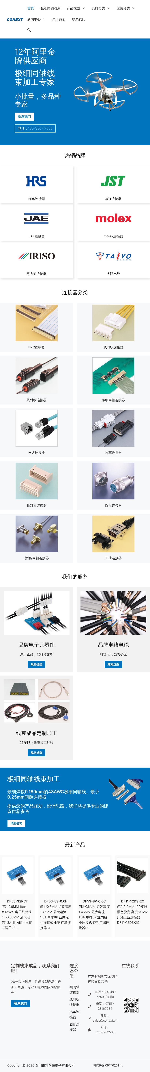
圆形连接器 (113, 505)
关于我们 (58, 19)
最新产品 (75, 845)
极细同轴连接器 (113, 400)
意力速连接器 (36, 274)
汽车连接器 (113, 453)
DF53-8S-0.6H (56, 901)
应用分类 (123, 8)
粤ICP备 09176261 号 (108, 1065)
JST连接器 (113, 199)
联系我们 (78, 19)
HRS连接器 (36, 199)
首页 (30, 8)
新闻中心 (34, 19)
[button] (29, 30)
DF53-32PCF (17, 901)
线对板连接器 (113, 347)
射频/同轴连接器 (37, 558)
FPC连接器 (36, 347)
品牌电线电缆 (113, 645)
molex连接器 (113, 236)
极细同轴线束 (50, 8)
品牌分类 (98, 8)
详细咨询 (16, 823)
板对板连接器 (36, 505)
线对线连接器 (36, 400)
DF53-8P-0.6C (94, 901)
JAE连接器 (37, 236)
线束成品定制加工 (36, 733)
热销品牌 (75, 155)
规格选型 (36, 664)
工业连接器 (113, 558)
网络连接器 (36, 453)
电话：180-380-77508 (35, 128)
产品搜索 (73, 8)
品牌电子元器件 (37, 645)
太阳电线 (113, 274)
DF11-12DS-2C (132, 901)
